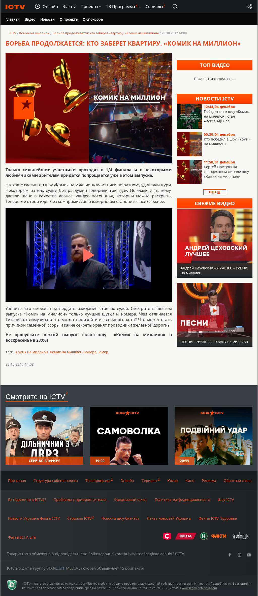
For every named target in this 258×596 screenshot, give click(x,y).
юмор (103, 351)
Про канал (17, 480)
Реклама (209, 480)
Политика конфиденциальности (182, 499)
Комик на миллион (31, 351)
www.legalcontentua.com (199, 588)
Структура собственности (56, 480)
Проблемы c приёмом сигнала (80, 499)
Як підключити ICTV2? (27, 499)
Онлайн (127, 480)
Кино (189, 480)
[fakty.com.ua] (218, 538)
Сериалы (149, 480)
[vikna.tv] (186, 538)
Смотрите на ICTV (35, 396)
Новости (47, 19)
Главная (13, 19)
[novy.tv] (204, 538)
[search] (175, 6)
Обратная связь (237, 480)
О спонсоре (93, 19)
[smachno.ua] (240, 538)
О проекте (69, 19)
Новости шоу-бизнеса (120, 518)
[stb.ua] (167, 538)
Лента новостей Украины (169, 518)
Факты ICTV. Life (22, 537)
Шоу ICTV (226, 499)
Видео (30, 19)
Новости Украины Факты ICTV (34, 518)
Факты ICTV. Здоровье (218, 518)
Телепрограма (97, 480)
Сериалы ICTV (79, 518)
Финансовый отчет (130, 499)
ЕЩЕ (213, 192)
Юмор (172, 480)
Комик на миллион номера (73, 351)
